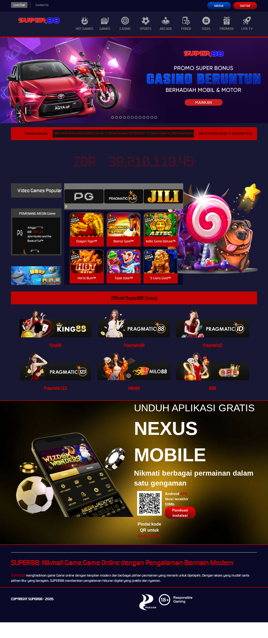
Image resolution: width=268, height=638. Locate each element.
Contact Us (42, 5)
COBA (87, 218)
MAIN (87, 230)
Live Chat (19, 5)
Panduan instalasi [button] (180, 512)
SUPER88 (18, 575)
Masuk (219, 6)
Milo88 (134, 387)
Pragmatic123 (55, 387)
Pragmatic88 (134, 345)
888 (212, 387)
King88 (56, 345)
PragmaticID (212, 345)
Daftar (245, 6)
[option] (112, 117)
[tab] (84, 196)
